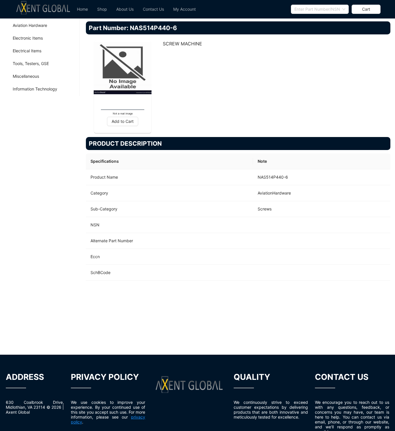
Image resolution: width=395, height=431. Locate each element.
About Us (125, 9)
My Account (184, 9)
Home (82, 9)
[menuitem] (82, 9)
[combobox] (319, 9)
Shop (102, 9)
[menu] (181, 9)
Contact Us (153, 9)
